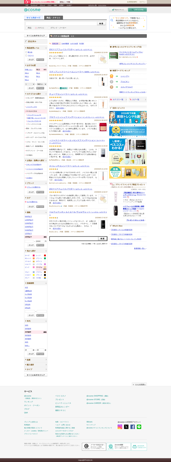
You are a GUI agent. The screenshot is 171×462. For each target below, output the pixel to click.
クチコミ (40, 28)
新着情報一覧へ (139, 248)
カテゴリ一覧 (92, 5)
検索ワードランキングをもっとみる (132, 92)
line (139, 427)
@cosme (33, 397)
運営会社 (90, 422)
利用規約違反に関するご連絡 (65, 428)
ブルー (29, 272)
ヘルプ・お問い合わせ (62, 425)
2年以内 (27, 308)
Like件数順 (65, 43)
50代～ (27, 346)
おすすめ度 (74, 43)
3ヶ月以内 (28, 297)
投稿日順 (55, 43)
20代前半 (28, 329)
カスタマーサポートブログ (64, 431)
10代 (26, 325)
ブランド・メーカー (58, 28)
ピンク (29, 267)
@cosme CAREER (99, 403)
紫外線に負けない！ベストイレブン (126, 239)
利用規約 (27, 425)
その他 (29, 178)
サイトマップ (91, 425)
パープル (41, 264)
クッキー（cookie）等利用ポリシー (36, 431)
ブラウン (41, 272)
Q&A (55, 5)
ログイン (143, 2)
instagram (120, 427)
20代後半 (36, 332)
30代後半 (28, 339)
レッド (41, 256)
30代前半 (28, 335)
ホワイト (41, 261)
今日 (26, 287)
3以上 (38, 73)
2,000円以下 (29, 223)
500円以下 (28, 216)
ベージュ (41, 268)
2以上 (27, 73)
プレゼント (59, 399)
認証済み (35, 41)
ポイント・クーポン (32, 405)
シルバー (29, 264)
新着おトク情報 (65, 2)
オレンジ (29, 258)
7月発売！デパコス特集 (121, 230)
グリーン (41, 258)
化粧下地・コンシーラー (36, 118)
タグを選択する (32, 202)
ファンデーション (34, 115)
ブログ (49, 5)
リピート (31, 55)
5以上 (38, 76)
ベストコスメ (102, 5)
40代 (26, 342)
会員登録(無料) (132, 2)
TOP (26, 5)
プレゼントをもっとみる (135, 220)
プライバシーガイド (31, 434)
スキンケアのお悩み (33, 164)
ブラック (41, 275)
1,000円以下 (29, 220)
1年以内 (27, 304)
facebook (132, 427)
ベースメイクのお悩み (34, 169)
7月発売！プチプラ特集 (121, 234)
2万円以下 (36, 237)
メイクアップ (31, 107)
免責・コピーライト (62, 422)
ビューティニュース (63, 403)
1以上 (41, 69)
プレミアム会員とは (31, 422)
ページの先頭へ (140, 384)
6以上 (27, 80)
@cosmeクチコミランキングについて (99, 428)
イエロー (29, 275)
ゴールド (29, 261)
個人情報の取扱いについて (33, 428)
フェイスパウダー (34, 121)
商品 (29, 28)
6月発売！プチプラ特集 (121, 244)
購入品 (30, 52)
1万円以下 (28, 233)
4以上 (27, 76)
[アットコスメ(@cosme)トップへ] (32, 11)
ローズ (29, 256)
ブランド (42, 5)
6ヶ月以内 (28, 301)
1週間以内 (28, 291)
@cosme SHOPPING (98, 396)
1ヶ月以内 (28, 294)
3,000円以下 (29, 227)
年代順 (81, 43)
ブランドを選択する (33, 187)
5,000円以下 (29, 230)
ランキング (34, 5)
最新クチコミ (60, 410)
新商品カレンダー (62, 407)
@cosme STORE (96, 399)
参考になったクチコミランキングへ (132, 64)
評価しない (28, 69)
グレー (29, 278)
